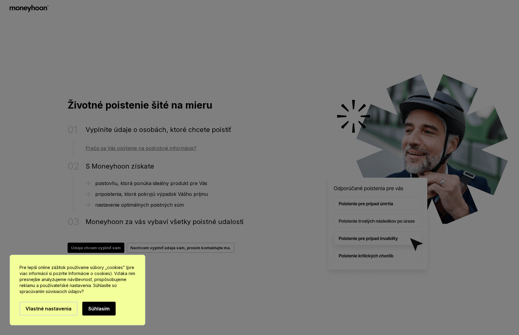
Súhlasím (99, 309)
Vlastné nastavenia (48, 309)
